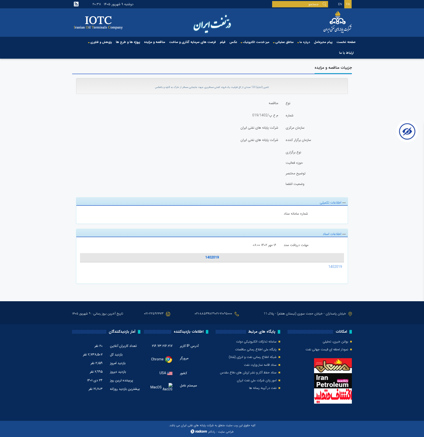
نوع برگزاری (293, 152)
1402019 (212, 257)
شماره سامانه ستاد (296, 213)
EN (340, 4)
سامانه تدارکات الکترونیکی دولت (256, 341)
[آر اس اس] (76, 4)
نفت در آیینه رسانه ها (263, 388)
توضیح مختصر (295, 173)
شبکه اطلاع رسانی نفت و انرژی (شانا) (253, 357)
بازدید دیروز (118, 371)
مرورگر (184, 358)
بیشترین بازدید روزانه (125, 389)
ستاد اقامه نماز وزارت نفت (260, 365)
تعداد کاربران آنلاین (123, 346)
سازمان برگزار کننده (298, 140)
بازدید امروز (118, 363)
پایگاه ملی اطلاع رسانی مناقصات (256, 349)
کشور (183, 373)
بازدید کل (116, 354)
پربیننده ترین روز (121, 380)
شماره (289, 115)
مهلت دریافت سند (296, 245)
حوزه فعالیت (294, 162)
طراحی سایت (226, 431)
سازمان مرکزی (295, 127)
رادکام (211, 431)
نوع (288, 103)
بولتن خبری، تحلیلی (335, 341)
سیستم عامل (188, 385)
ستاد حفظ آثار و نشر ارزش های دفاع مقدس (248, 372)
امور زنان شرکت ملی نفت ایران (257, 380)
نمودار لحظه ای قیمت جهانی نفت (326, 349)
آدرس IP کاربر (189, 346)
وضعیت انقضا (295, 184)
